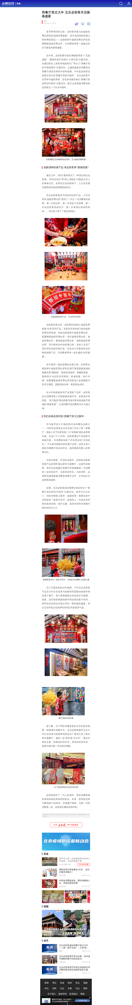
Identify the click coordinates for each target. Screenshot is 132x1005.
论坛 (78, 988)
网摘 (82, 994)
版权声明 (62, 994)
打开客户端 (82, 1000)
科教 (70, 988)
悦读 (62, 983)
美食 (19, 3)
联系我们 (73, 994)
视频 (85, 983)
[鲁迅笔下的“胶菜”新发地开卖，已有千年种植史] (53, 896)
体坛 (78, 983)
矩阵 (54, 988)
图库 (85, 988)
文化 (62, 988)
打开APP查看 (83, 864)
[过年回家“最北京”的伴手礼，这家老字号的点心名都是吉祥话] (76, 896)
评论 (47, 988)
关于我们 (51, 994)
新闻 (47, 983)
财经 (70, 983)
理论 (54, 983)
